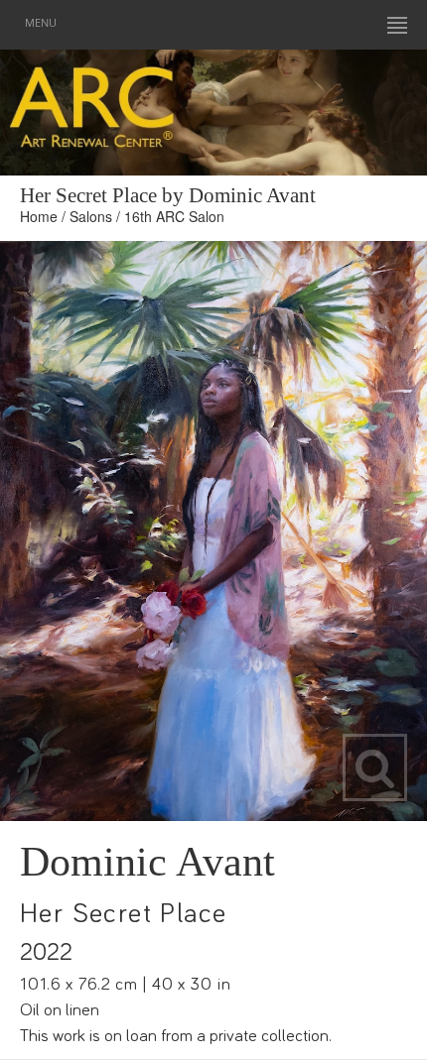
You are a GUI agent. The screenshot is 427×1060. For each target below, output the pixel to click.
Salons (91, 216)
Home (39, 216)
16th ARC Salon (174, 216)
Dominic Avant (147, 861)
